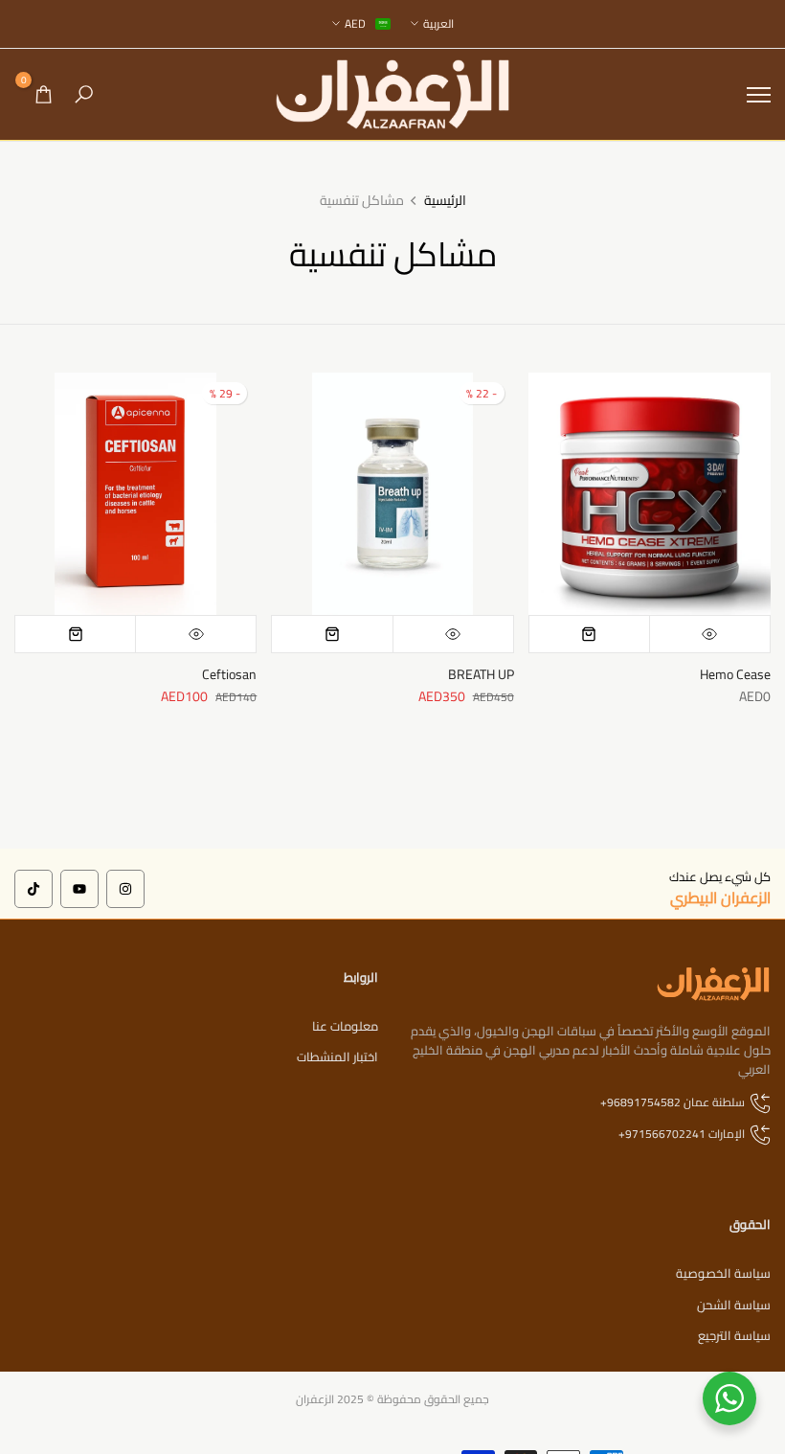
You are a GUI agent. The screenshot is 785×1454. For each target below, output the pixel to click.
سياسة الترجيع (734, 1335)
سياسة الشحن (734, 1304)
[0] (44, 94)
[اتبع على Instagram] (125, 889)
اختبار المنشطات (337, 1056)
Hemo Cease (735, 674)
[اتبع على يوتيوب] (79, 889)
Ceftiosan (229, 674)
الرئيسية (445, 201)
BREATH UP (481, 674)
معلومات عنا (345, 1025)
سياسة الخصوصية (723, 1272)
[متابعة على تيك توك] (33, 889)
